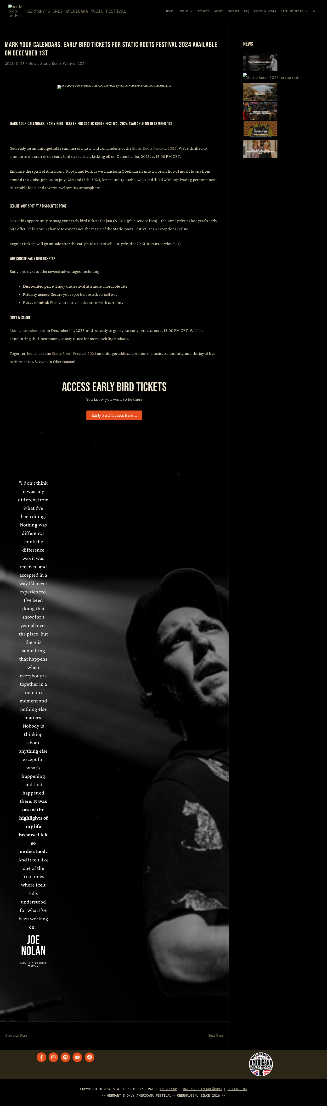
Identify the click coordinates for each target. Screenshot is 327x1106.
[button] (314, 11)
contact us (237, 1089)
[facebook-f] (42, 1057)
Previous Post (14, 1035)
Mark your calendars (27, 330)
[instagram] (54, 1057)
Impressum (168, 1089)
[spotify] (66, 1057)
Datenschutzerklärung (202, 1089)
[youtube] (78, 1057)
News (33, 63)
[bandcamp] (90, 1057)
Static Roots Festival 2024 (63, 63)
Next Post (218, 1035)
